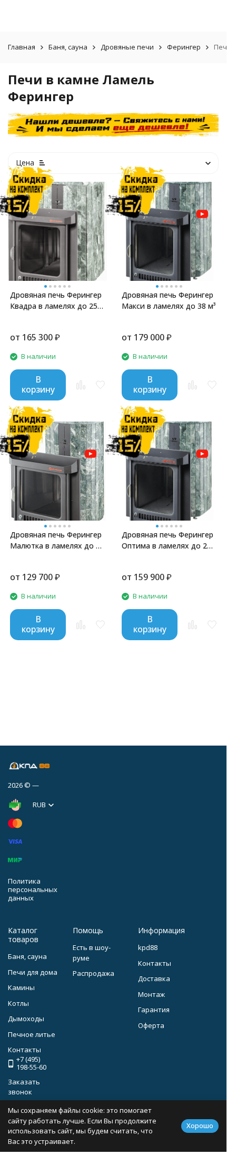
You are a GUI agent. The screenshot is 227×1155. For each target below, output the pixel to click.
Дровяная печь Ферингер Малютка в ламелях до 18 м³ (57, 540)
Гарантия (154, 1009)
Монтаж (151, 994)
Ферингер (184, 47)
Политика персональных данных (32, 889)
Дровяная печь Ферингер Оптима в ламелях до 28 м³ (167, 540)
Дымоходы (26, 1018)
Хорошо (199, 1125)
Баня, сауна (67, 47)
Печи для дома (32, 972)
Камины (21, 987)
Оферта (151, 1025)
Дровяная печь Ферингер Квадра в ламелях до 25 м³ (56, 300)
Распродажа (93, 973)
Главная (21, 47)
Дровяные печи (127, 47)
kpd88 (147, 947)
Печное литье (31, 1034)
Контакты (154, 963)
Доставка (154, 978)
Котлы (18, 1003)
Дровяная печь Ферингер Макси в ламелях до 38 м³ (168, 300)
